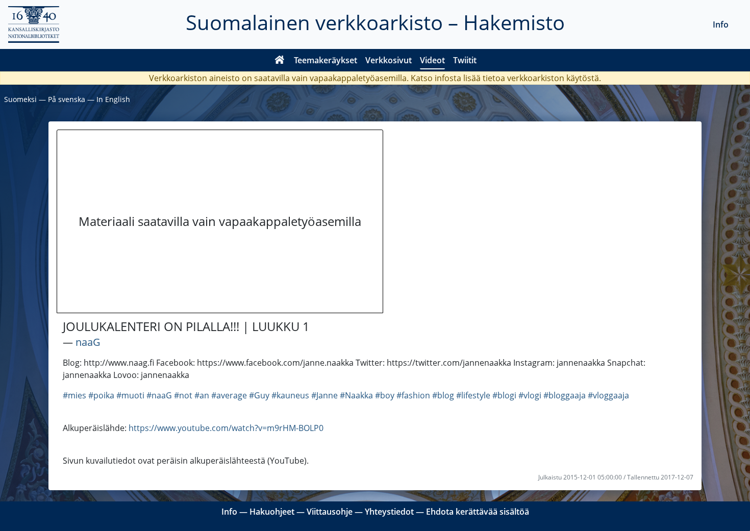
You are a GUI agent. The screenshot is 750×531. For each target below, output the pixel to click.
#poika (101, 395)
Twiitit (465, 60)
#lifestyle (473, 395)
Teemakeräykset (325, 60)
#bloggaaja (564, 395)
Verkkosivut (388, 60)
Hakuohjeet (271, 511)
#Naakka (356, 395)
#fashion (413, 395)
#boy (384, 395)
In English (113, 99)
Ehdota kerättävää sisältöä (477, 511)
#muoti (130, 395)
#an (201, 395)
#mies (74, 395)
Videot (432, 60)
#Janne (324, 395)
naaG (88, 342)
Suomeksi (20, 99)
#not (183, 395)
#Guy (259, 395)
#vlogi (529, 395)
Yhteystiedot (389, 511)
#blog (443, 395)
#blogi (504, 395)
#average (229, 395)
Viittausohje (330, 511)
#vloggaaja (608, 395)
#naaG (159, 395)
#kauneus (290, 395)
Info (721, 24)
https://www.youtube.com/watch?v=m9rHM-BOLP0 (226, 428)
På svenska (66, 99)
